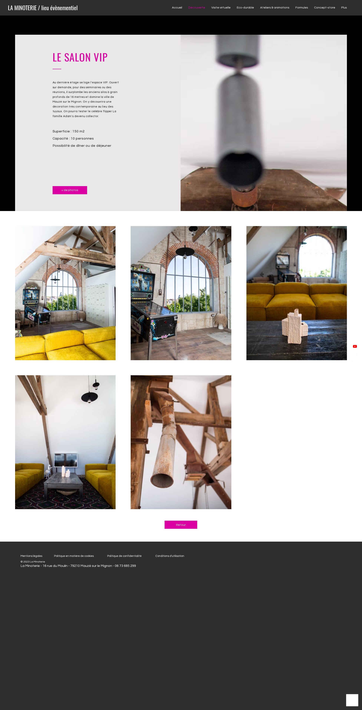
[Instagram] (355, 363)
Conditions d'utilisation (169, 556)
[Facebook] (355, 355)
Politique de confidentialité (124, 556)
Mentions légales (31, 556)
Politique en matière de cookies (74, 556)
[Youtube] (355, 346)
